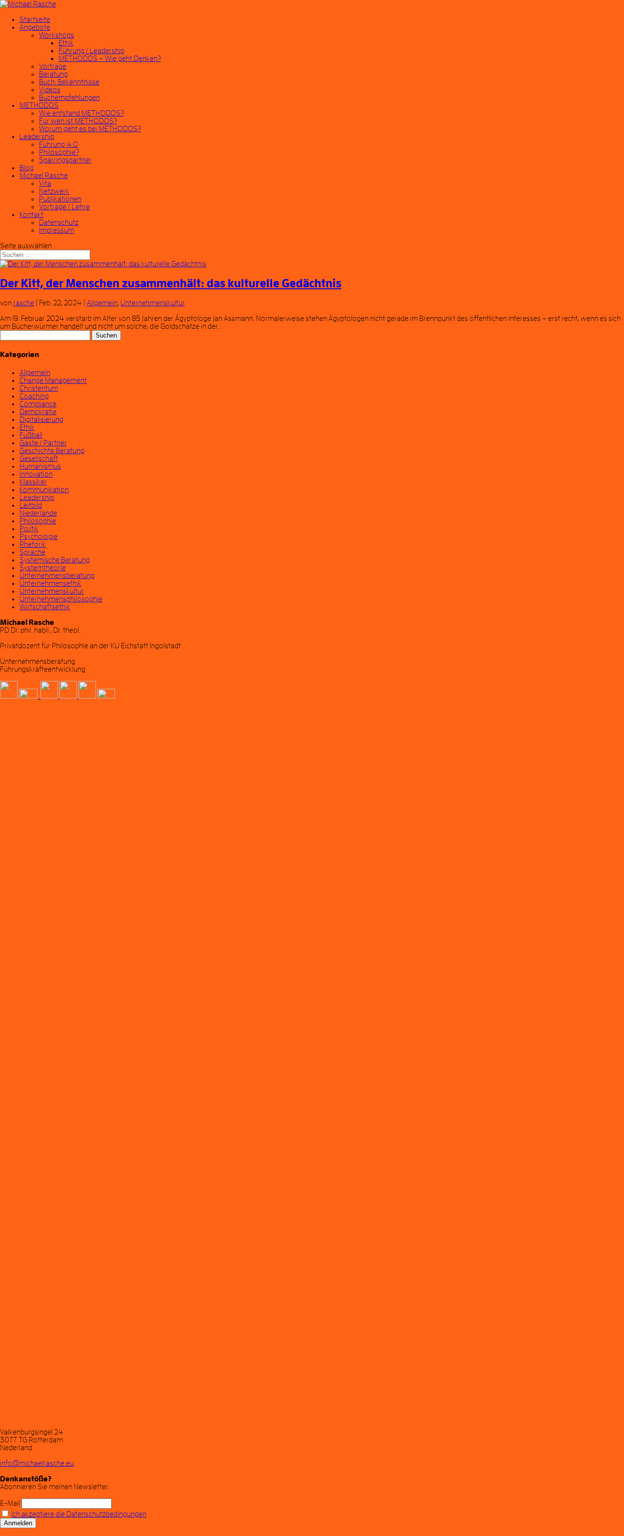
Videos (49, 90)
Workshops (56, 35)
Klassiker (33, 482)
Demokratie (38, 412)
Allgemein (102, 303)
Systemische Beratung (55, 560)
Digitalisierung (41, 419)
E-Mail (10, 1503)
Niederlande (38, 513)
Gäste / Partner (43, 443)
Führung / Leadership (91, 51)
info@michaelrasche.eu (37, 1463)
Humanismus (40, 466)
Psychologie (39, 536)
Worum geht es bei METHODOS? (90, 129)
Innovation (36, 474)
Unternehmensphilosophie (61, 599)
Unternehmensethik (50, 583)
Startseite (35, 19)
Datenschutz (58, 222)
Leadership (37, 136)
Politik (29, 529)
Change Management (53, 380)
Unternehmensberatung (57, 575)
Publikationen (60, 199)
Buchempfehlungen (69, 97)
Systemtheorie (43, 568)
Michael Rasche (44, 176)
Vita (45, 183)
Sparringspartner (65, 160)
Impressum (56, 230)
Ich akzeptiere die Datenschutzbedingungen (78, 1514)
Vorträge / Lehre (64, 207)
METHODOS (39, 105)
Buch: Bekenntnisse (69, 82)
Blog (27, 168)
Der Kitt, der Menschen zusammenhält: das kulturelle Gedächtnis (170, 283)
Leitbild (31, 505)
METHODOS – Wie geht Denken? (109, 58)
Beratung (53, 74)
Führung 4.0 (58, 144)
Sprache (32, 552)
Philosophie (38, 521)
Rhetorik (33, 544)
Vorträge (52, 66)
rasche (23, 303)
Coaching (34, 396)
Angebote (35, 27)
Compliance (38, 404)
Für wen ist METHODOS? (78, 121)
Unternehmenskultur (152, 303)
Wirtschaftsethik (45, 607)
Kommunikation (44, 490)
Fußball (31, 435)
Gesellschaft (39, 458)
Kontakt (31, 215)
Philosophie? (59, 152)
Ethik (66, 43)
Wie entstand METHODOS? (81, 113)
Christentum (39, 388)
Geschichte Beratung (52, 451)
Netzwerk (54, 191)
